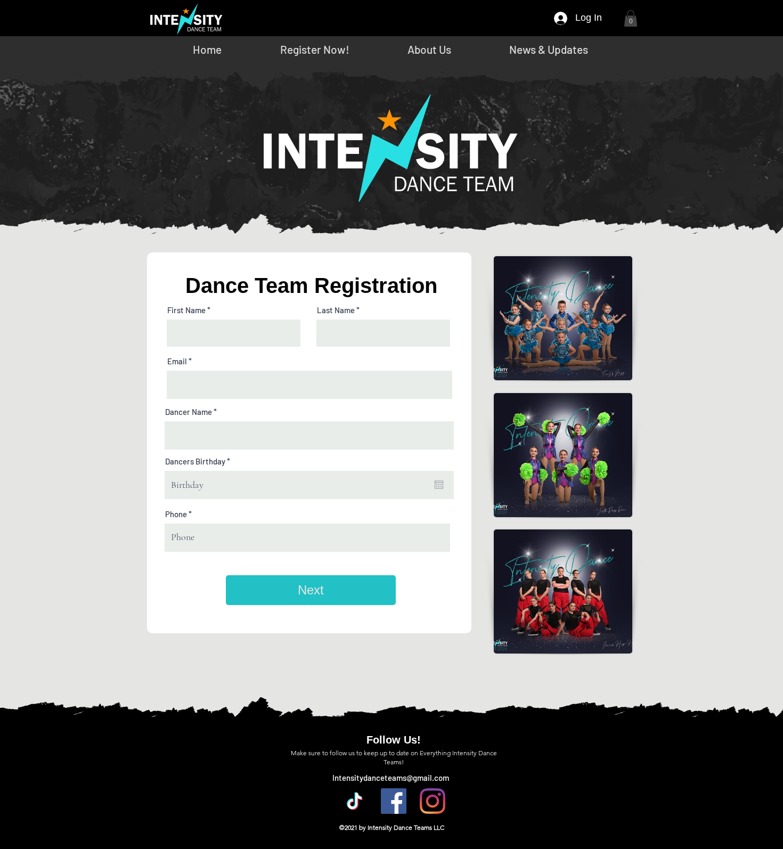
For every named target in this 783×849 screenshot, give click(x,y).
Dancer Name (188, 412)
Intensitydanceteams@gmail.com (390, 777)
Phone (176, 514)
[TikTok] (355, 801)
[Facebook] (393, 801)
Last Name (336, 310)
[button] (631, 18)
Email (177, 361)
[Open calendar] (439, 484)
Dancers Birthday (199, 462)
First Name (186, 310)
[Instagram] (432, 801)
